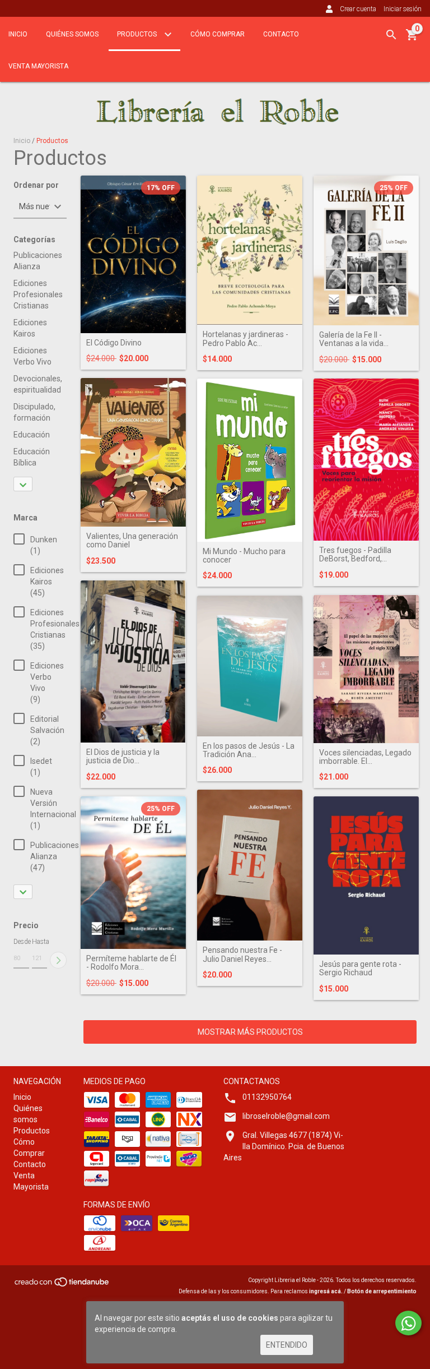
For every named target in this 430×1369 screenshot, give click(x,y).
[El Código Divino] (133, 254)
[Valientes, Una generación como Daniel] (133, 452)
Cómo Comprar (217, 34)
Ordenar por (36, 185)
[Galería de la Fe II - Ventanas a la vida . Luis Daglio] (366, 250)
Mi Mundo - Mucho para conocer (244, 555)
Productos (137, 34)
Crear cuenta (358, 9)
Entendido (286, 1344)
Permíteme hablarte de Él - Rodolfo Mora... (131, 963)
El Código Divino (114, 343)
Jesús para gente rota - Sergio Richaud (360, 968)
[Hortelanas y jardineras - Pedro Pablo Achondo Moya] (249, 250)
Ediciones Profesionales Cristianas (38, 294)
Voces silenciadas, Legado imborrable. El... (365, 757)
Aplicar (58, 960)
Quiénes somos (72, 34)
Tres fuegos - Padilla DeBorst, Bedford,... (355, 554)
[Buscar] (391, 34)
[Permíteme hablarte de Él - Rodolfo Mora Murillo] (133, 872)
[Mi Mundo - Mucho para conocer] (249, 460)
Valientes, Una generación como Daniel (132, 540)
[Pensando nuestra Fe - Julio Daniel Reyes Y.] (249, 865)
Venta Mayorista (38, 66)
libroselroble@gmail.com (286, 1116)
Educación (31, 434)
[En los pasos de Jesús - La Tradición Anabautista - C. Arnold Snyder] (249, 666)
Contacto (281, 34)
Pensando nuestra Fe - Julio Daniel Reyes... (242, 954)
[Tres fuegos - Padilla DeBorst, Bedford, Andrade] (366, 460)
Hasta (40, 942)
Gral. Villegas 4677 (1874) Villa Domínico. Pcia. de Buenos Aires (283, 1146)
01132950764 (267, 1097)
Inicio (17, 34)
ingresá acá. (326, 1291)
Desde (21, 942)
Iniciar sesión (403, 9)
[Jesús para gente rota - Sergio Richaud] (366, 875)
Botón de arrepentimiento (382, 1291)
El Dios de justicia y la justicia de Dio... (123, 756)
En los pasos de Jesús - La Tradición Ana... (249, 750)
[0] (412, 38)
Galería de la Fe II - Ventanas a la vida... (354, 339)
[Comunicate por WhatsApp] (408, 1323)
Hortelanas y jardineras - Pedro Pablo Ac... (245, 338)
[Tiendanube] (62, 1286)
